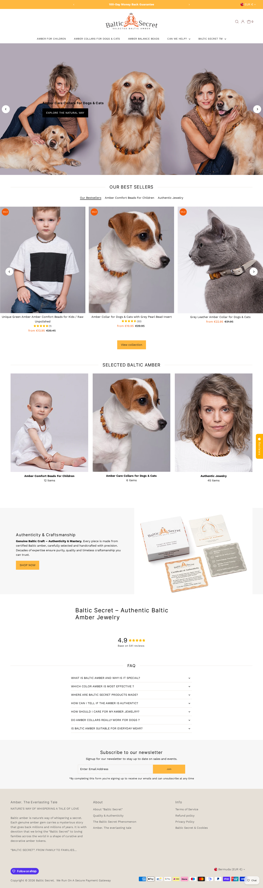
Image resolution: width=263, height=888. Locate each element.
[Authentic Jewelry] (213, 421)
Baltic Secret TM (211, 38)
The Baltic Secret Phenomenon (114, 821)
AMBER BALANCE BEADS (143, 38)
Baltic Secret (45, 880)
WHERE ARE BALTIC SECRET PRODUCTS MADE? (104, 694)
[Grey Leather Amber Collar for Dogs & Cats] (220, 260)
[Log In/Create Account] (242, 21)
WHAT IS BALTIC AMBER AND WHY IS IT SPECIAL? (105, 678)
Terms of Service (186, 809)
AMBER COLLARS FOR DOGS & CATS (97, 38)
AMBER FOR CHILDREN (51, 38)
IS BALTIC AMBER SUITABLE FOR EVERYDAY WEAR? (107, 728)
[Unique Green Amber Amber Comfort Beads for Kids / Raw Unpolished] (42, 260)
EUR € (249, 4)
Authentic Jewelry (170, 197)
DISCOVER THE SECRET (52, 112)
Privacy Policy (184, 821)
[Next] (189, 5)
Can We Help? (177, 38)
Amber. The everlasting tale (112, 827)
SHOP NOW (27, 565)
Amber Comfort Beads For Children (129, 197)
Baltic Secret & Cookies (191, 827)
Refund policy (184, 815)
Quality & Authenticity (108, 815)
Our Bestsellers (90, 197)
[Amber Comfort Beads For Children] (49, 422)
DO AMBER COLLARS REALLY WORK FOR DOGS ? (105, 720)
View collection (131, 344)
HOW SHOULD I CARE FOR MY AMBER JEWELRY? (105, 711)
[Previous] (74, 5)
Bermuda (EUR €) (230, 869)
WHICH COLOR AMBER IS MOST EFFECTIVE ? (102, 686)
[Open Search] (236, 21)
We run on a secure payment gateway (83, 880)
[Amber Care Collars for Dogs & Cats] (131, 421)
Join (169, 769)
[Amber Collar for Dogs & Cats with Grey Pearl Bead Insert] (131, 260)
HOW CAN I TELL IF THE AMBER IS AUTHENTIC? (104, 703)
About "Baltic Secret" (108, 809)
